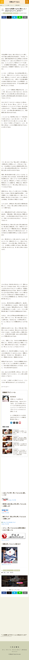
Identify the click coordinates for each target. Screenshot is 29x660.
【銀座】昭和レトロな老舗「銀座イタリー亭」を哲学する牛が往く (20, 445)
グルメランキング (5, 540)
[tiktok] (14, 647)
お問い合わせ (24, 649)
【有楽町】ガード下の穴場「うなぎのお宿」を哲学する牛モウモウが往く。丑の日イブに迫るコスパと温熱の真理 (20, 452)
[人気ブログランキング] (9, 562)
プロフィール (8, 649)
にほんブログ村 (12, 500)
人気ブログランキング (6, 564)
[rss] (18, 647)
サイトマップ (14, 651)
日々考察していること (7, 13)
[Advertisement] (14, 35)
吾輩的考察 (15, 13)
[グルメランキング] (13, 538)
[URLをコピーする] (25, 17)
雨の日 (11, 572)
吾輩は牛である (14, 2)
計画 (8, 572)
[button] (3, 17)
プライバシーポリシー (16, 649)
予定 (4, 572)
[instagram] (12, 647)
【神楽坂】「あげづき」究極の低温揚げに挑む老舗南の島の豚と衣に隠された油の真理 (20, 439)
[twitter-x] (10, 647)
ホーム (3, 649)
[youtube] (16, 647)
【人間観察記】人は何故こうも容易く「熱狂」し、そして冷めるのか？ (20, 432)
